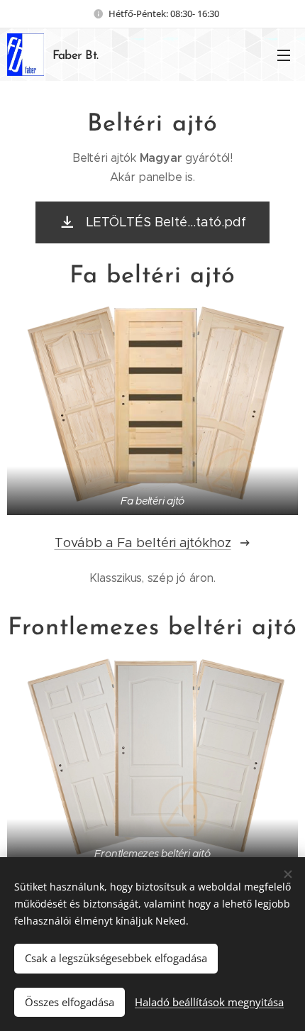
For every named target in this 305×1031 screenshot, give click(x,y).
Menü (284, 54)
